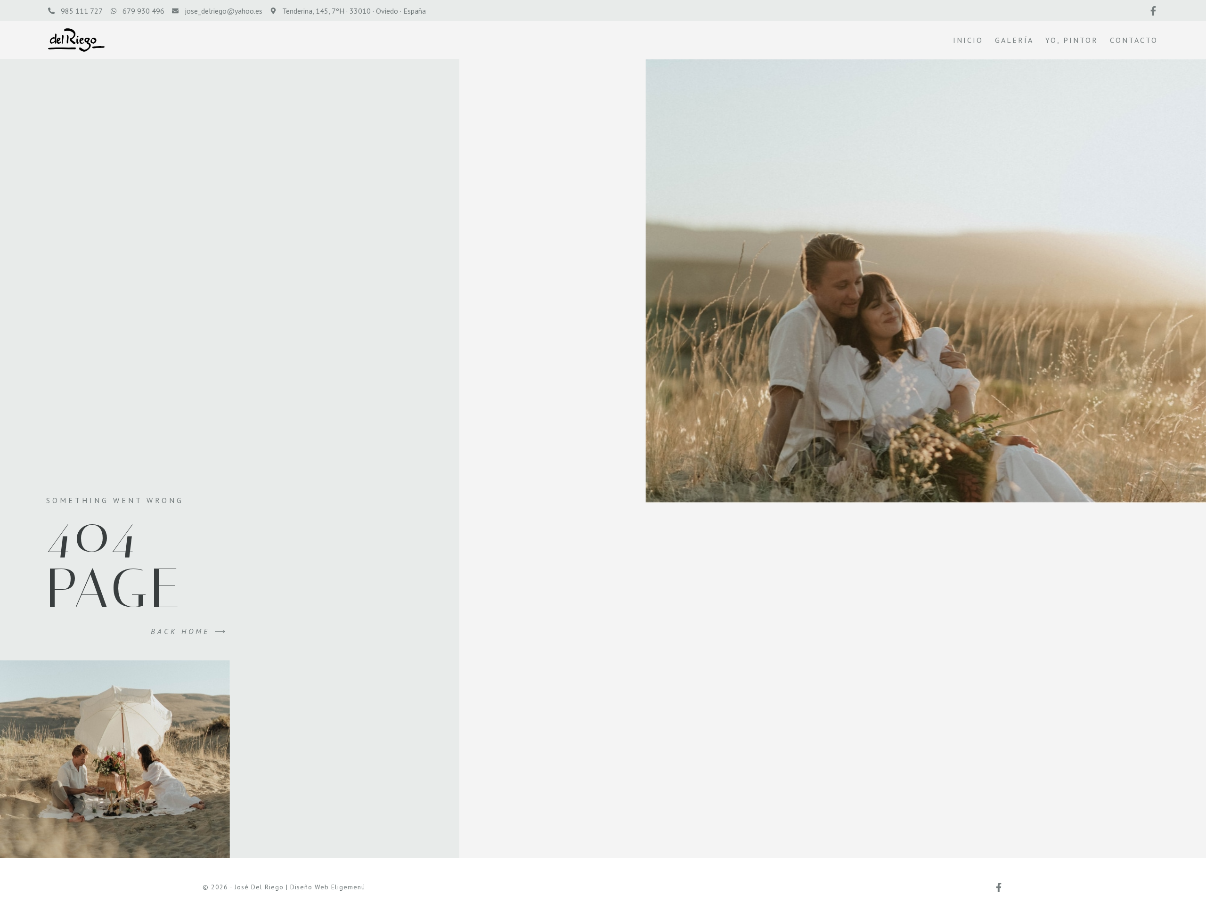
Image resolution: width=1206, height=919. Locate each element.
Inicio (968, 40)
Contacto (1134, 40)
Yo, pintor (1071, 40)
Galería (1014, 40)
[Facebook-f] (1153, 11)
